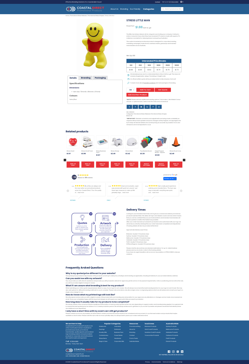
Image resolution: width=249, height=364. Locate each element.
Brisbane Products (150, 326)
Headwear (117, 338)
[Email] (141, 107)
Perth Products (170, 338)
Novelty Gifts (103, 332)
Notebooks (102, 326)
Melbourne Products (172, 329)
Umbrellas (117, 326)
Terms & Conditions (169, 362)
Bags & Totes (103, 341)
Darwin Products (171, 341)
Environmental (156, 362)
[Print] (159, 107)
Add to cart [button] (117, 164)
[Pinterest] (153, 107)
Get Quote (162, 90)
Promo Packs (133, 338)
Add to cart (145, 90)
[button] (181, 2)
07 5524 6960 (74, 341)
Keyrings (102, 329)
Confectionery (103, 335)
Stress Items (103, 338)
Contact (157, 2)
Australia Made (134, 341)
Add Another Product (137, 95)
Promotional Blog (134, 326)
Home (67, 15)
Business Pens (118, 332)
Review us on (169, 178)
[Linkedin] (147, 107)
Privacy (147, 362)
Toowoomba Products (152, 335)
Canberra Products (172, 335)
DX (131, 116)
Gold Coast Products (151, 329)
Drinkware (117, 329)
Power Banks (118, 335)
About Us (114, 9)
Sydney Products (171, 326)
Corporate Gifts (119, 341)
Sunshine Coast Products (152, 332)
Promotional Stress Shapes (96, 15)
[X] (129, 107)
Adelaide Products (172, 332)
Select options (146, 164)
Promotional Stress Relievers (78, 15)
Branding (124, 9)
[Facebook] (135, 107)
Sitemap (179, 362)
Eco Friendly (135, 9)
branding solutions (149, 83)
